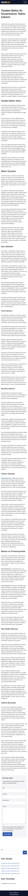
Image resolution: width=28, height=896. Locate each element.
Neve (10, 892)
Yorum (5, 806)
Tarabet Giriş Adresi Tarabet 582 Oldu (10, 868)
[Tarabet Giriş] (5, 2)
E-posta (5, 794)
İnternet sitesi (6, 800)
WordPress (16, 892)
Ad (4, 787)
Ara (2, 849)
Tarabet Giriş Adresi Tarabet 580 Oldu (10, 873)
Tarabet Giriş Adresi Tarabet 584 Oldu (10, 863)
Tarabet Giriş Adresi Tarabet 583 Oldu (10, 866)
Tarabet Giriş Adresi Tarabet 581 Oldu (10, 871)
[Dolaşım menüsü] (25, 2)
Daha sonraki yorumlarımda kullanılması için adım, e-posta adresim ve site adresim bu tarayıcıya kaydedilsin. (13, 828)
